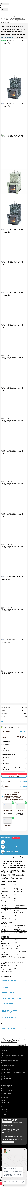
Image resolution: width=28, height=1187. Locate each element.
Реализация (4, 1050)
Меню (7, 4)
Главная (3, 16)
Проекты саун (5, 1088)
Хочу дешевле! (22, 731)
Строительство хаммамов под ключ (12, 1055)
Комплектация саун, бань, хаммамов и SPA (13, 1073)
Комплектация (5, 1069)
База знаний (4, 1097)
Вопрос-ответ (5, 1102)
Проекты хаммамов (7, 1090)
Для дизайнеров (6, 1076)
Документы (23, 857)
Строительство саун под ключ (10, 1053)
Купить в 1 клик (15, 776)
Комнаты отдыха (6, 1093)
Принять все (6, 1185)
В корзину (15, 774)
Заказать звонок (7, 1122)
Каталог (9, 16)
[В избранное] (2, 726)
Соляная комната (6, 1063)
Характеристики (13, 857)
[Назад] (14, 15)
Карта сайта (4, 1112)
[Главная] (1, 4)
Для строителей (6, 1079)
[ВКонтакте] (3, 1132)
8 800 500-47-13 (9, 1120)
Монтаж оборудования (8, 1065)
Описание (4, 857)
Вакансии (4, 1109)
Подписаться (21, 1045)
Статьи (3, 1100)
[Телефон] (0, 6)
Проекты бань (5, 1083)
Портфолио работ (6, 1086)
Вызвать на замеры (8, 1142)
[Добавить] (13, 802)
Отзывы (3, 1114)
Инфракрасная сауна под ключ (10, 1060)
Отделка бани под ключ (8, 1058)
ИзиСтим (16, 16)
